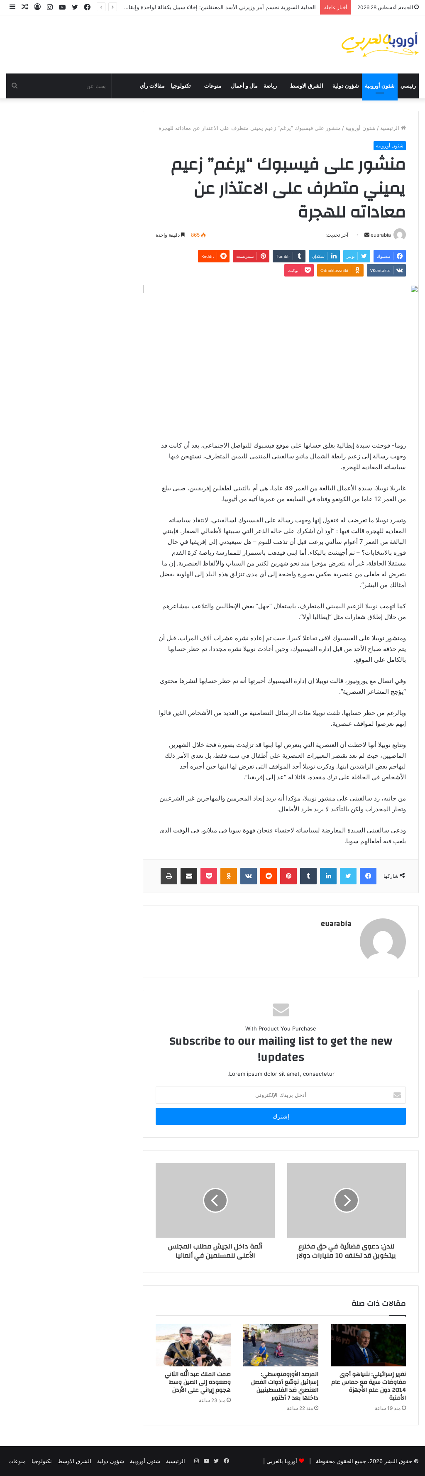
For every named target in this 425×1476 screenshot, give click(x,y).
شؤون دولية (345, 86)
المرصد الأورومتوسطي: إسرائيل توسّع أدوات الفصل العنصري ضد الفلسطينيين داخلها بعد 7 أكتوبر (284, 1386)
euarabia (336, 923)
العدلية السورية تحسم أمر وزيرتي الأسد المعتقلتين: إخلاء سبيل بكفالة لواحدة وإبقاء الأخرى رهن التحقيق (197, 7)
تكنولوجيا (181, 86)
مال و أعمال (244, 86)
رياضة (270, 86)
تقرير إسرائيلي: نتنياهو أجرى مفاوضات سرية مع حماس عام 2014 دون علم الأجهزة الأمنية (368, 1386)
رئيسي (408, 86)
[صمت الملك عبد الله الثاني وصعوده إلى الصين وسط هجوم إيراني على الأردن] (193, 1345)
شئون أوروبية (380, 86)
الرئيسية (390, 128)
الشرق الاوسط (306, 86)
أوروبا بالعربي (281, 1461)
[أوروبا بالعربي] (380, 44)
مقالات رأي (152, 86)
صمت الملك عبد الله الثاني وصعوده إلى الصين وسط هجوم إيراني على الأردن (198, 1382)
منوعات (213, 86)
